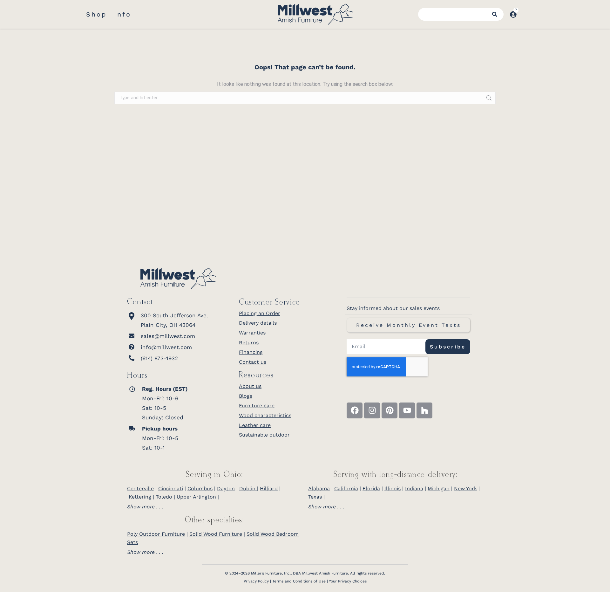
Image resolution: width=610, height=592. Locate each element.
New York (465, 488)
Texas (315, 497)
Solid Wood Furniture (215, 534)
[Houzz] (424, 410)
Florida (371, 488)
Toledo (164, 497)
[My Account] (513, 14)
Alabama (319, 488)
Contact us (252, 362)
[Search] (494, 14)
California (346, 488)
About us (250, 386)
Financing (251, 352)
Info (122, 14)
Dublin (248, 488)
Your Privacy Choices (348, 581)
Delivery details (258, 323)
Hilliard (269, 488)
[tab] (214, 506)
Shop (96, 14)
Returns (249, 343)
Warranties (252, 333)
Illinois (392, 488)
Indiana (414, 488)
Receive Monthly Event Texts (408, 325)
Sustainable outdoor (264, 435)
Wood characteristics (265, 415)
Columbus (200, 488)
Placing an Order (259, 313)
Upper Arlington (196, 497)
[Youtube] (407, 410)
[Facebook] (355, 410)
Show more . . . (145, 506)
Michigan (439, 488)
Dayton (226, 488)
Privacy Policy (256, 581)
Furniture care (256, 406)
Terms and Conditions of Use (299, 581)
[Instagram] (372, 410)
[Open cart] (523, 11)
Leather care (255, 425)
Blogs (245, 396)
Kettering (140, 497)
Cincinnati (170, 488)
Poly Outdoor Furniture (156, 534)
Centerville (140, 488)
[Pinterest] (389, 410)
